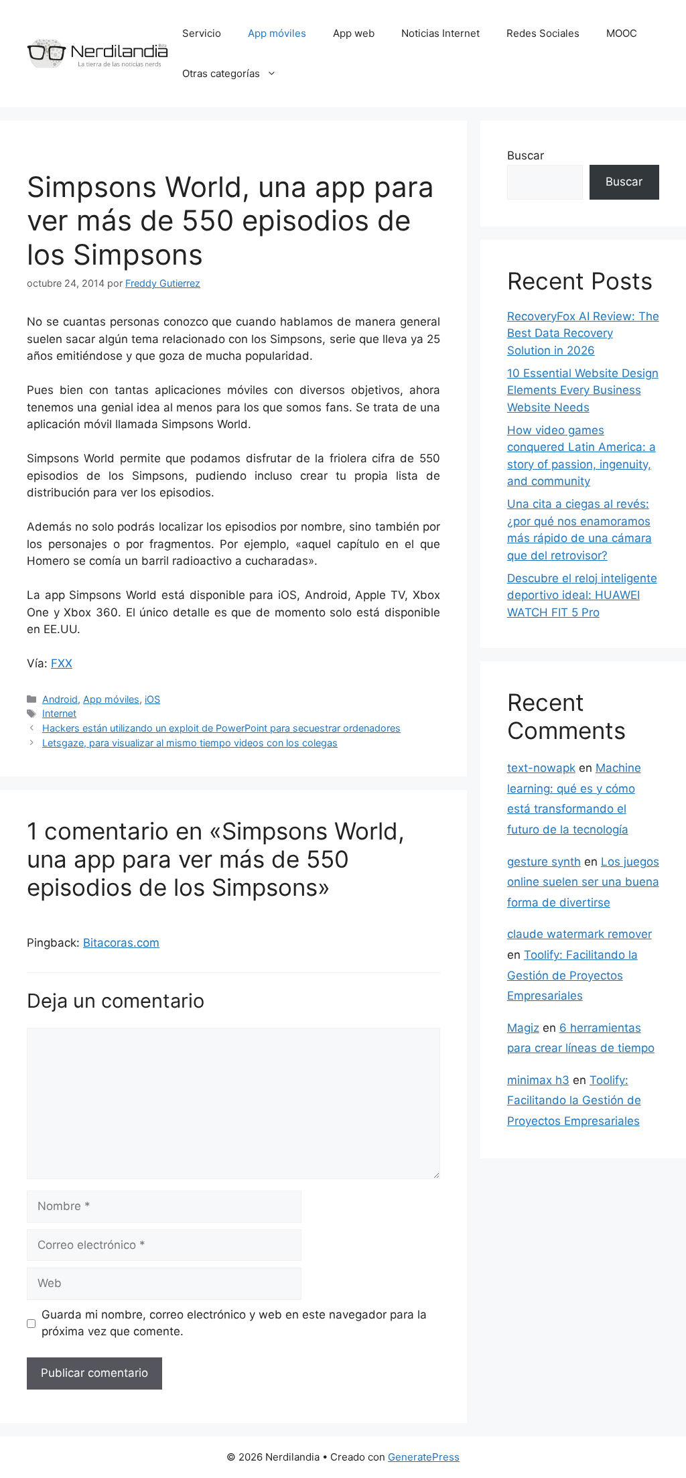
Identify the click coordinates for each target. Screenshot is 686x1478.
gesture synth (544, 861)
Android (60, 699)
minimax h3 (538, 1080)
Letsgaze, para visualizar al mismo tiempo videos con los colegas (190, 742)
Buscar (525, 155)
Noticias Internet (440, 33)
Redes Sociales (542, 33)
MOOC (621, 33)
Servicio (201, 33)
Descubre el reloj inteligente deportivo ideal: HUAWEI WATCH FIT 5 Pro (582, 595)
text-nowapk (541, 768)
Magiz (523, 1027)
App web (353, 33)
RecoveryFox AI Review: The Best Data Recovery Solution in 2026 (583, 333)
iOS (152, 699)
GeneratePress (424, 1457)
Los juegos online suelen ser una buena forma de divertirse (583, 882)
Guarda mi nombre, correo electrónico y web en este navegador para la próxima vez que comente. (234, 1323)
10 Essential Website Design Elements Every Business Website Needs (583, 390)
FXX (61, 663)
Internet (59, 713)
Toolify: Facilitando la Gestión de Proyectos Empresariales (572, 975)
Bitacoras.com (121, 942)
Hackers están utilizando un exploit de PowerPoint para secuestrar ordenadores (221, 728)
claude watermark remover (579, 934)
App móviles (277, 33)
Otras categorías (221, 73)
